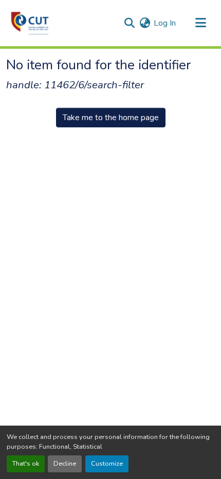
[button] (29, 23)
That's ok (25, 463)
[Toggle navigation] (200, 23)
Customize (107, 463)
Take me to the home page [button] (111, 117)
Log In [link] (165, 23)
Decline (64, 463)
